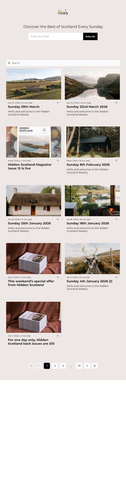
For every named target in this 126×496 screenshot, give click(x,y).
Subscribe (90, 36)
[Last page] (94, 366)
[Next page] (87, 366)
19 (79, 366)
